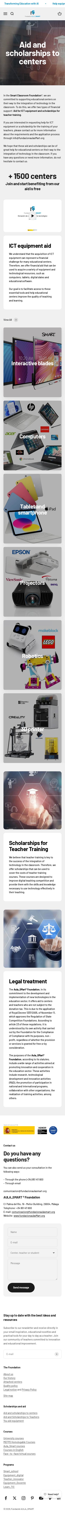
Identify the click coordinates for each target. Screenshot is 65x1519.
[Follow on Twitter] (14, 1498)
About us (8, 1374)
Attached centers (12, 1381)
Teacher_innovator (13, 1479)
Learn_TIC (9, 1486)
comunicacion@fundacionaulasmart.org (33, 1211)
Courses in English (13, 1449)
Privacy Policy (29, 1389)
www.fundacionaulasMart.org (29, 1215)
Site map (8, 1395)
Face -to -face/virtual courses (19, 1453)
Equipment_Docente (14, 1482)
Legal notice (10, 1389)
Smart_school (10, 1471)
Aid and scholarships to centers (20, 1413)
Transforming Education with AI (19, 3)
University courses (13, 1438)
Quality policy (10, 1385)
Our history (9, 1377)
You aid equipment (13, 1420)
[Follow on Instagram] (23, 1498)
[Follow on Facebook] (5, 1498)
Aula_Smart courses (14, 1446)
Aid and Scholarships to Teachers (21, 1417)
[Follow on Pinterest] (32, 1498)
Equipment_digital (13, 1475)
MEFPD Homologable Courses (19, 1442)
